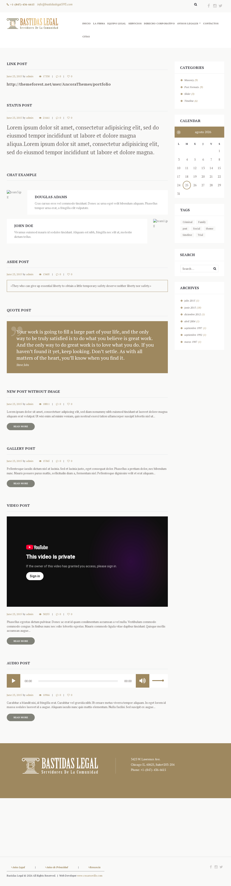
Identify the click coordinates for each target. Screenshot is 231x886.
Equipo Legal (116, 23)
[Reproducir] (13, 681)
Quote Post (19, 310)
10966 (46, 695)
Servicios (135, 23)
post (185, 228)
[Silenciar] (142, 681)
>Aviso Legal (18, 867)
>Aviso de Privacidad (57, 867)
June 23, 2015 (14, 76)
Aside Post (18, 261)
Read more (21, 426)
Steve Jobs (22, 365)
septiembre (193, 328)
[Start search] (195, 4)
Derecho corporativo (159, 23)
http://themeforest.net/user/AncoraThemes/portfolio (59, 84)
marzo (190, 341)
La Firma (99, 23)
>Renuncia (94, 867)
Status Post (19, 105)
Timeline (189, 100)
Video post (18, 505)
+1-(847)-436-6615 (22, 4)
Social (196, 228)
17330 (46, 76)
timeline (187, 234)
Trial (200, 234)
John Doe (23, 225)
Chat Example (22, 174)
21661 (46, 117)
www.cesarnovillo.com (89, 875)
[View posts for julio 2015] (179, 132)
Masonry (189, 80)
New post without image (33, 391)
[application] (87, 681)
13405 (46, 274)
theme (209, 228)
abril (189, 321)
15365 (46, 461)
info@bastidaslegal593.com (54, 4)
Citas (86, 36)
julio (189, 300)
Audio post (18, 663)
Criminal (187, 222)
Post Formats (191, 87)
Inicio (86, 23)
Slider (187, 93)
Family (202, 222)
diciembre (192, 314)
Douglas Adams (51, 196)
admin (29, 76)
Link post (17, 63)
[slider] (158, 682)
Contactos (211, 23)
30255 (46, 614)
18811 (46, 404)
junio (190, 307)
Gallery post (21, 448)
